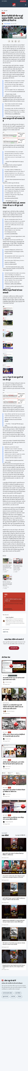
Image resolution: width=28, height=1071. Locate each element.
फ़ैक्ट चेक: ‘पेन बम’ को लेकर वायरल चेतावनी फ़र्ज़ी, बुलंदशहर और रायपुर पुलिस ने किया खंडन (7, 584)
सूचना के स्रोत (5, 996)
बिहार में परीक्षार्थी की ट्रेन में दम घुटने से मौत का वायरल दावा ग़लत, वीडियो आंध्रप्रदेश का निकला (17, 567)
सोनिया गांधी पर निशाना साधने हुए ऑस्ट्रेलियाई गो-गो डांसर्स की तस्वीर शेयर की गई (14, 735)
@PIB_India (13, 284)
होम (2, 10)
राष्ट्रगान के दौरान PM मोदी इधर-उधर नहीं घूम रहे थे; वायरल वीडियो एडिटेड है (13, 818)
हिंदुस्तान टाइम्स (10, 300)
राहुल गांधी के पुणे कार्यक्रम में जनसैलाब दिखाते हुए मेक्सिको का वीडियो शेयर (14, 791)
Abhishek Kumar (8, 682)
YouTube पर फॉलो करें (20, 835)
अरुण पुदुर (13, 242)
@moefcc (8, 284)
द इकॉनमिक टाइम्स (7, 301)
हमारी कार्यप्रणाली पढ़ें (8, 609)
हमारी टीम (13, 996)
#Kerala (12, 277)
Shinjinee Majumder (9, 822)
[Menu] (25, 5)
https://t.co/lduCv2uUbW (11, 264)
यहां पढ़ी (19, 525)
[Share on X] (12, 41)
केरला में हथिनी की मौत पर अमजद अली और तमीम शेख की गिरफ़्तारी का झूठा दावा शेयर (7, 567)
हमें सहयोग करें (23, 1)
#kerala (6, 421)
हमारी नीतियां (17, 993)
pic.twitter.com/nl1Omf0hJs (11, 234)
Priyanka (12, 711)
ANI (17, 301)
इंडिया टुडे (13, 301)
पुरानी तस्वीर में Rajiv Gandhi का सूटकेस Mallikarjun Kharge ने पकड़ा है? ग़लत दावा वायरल (14, 899)
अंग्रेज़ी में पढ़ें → (6, 632)
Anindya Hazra (8, 739)
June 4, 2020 (8, 288)
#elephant (7, 419)
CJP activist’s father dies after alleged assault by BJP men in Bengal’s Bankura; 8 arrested (14, 876)
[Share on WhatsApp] (15, 41)
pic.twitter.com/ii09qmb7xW (18, 91)
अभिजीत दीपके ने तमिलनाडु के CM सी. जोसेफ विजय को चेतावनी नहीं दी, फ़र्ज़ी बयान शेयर (13, 763)
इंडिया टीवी (21, 300)
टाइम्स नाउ (16, 300)
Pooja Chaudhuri (7, 23)
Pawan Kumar (8, 766)
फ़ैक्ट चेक (5, 10)
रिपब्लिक (5, 300)
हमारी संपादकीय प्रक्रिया (7, 993)
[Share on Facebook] (9, 41)
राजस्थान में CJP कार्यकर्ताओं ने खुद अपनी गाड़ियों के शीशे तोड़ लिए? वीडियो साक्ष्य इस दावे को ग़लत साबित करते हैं (13, 707)
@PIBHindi (19, 284)
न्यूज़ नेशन (20, 301)
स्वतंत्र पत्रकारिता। (4, 1)
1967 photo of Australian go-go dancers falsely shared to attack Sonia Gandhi (14, 943)
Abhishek (8, 711)
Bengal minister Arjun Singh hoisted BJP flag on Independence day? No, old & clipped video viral (14, 966)
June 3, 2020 (17, 96)
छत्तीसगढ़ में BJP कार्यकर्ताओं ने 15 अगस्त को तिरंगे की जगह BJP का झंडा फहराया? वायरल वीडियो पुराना (13, 921)
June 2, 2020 (21, 116)
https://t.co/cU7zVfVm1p (16, 419)
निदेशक (19, 996)
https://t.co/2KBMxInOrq (14, 114)
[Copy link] (19, 41)
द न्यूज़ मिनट (5, 483)
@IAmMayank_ (6, 243)
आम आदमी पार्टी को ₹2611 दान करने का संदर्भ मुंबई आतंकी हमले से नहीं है (13, 679)
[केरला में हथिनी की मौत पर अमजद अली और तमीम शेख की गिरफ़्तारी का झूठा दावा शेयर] (7, 561)
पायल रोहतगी (19, 242)
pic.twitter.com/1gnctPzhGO (11, 198)
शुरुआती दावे (19, 126)
